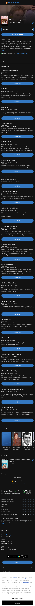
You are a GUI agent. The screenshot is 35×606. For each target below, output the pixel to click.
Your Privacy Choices (17, 598)
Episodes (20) (6, 61)
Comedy (8, 535)
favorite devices (21, 53)
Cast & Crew (19, 61)
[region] (17, 589)
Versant (15, 577)
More (3, 50)
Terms (3, 579)
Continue (17, 603)
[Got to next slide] (33, 441)
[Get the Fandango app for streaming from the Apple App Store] (12, 557)
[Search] (32, 2)
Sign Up (17, 562)
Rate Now (21, 484)
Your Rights (26, 582)
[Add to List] (33, 23)
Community (14, 484)
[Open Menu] (2, 2)
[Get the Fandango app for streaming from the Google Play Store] (22, 557)
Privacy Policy (29, 579)
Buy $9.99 (20, 34)
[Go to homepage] (12, 2)
